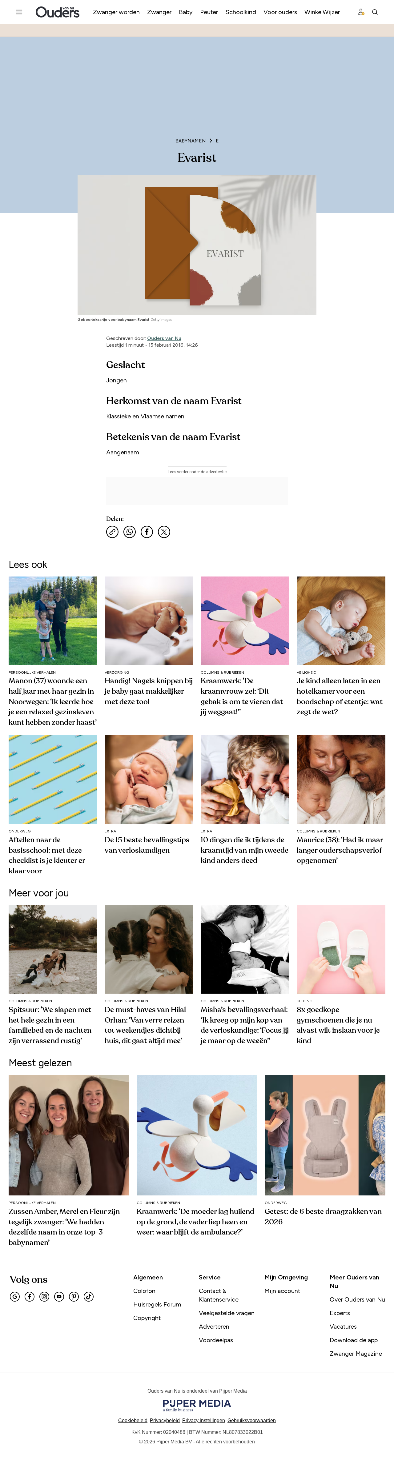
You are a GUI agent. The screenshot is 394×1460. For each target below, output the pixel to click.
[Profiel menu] (361, 12)
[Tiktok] (89, 1297)
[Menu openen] (19, 12)
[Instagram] (44, 1297)
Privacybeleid (165, 1420)
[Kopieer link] (112, 532)
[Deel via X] (164, 532)
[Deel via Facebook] (147, 532)
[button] (203, 1420)
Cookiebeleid (132, 1420)
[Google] (15, 1297)
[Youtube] (59, 1297)
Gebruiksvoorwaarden (251, 1420)
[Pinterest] (74, 1297)
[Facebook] (29, 1297)
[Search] (375, 12)
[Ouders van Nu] (57, 12)
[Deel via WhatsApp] (129, 532)
